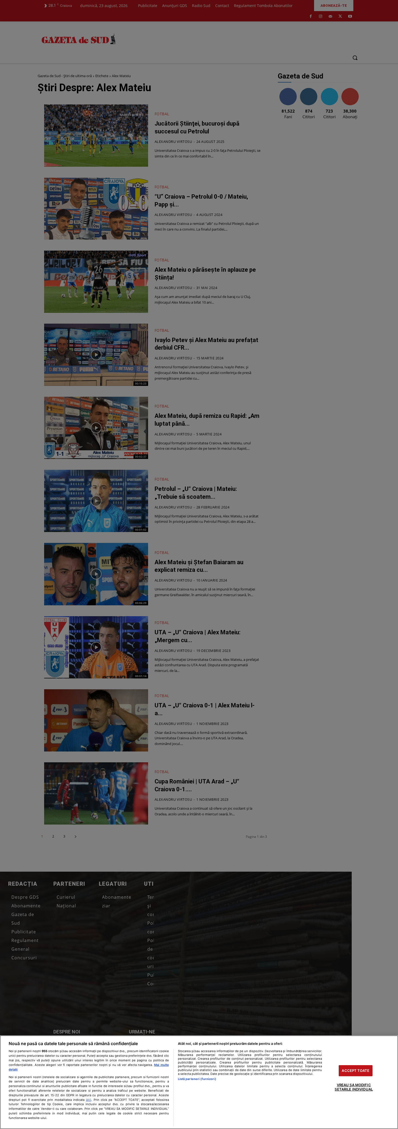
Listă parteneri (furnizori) (197, 1079)
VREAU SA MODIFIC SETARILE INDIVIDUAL (354, 1087)
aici (88, 1100)
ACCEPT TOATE (355, 1070)
